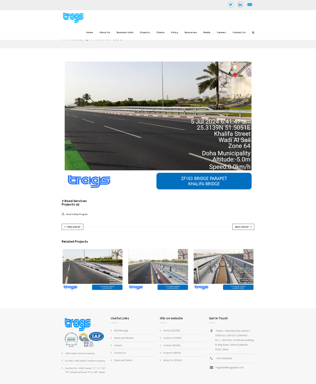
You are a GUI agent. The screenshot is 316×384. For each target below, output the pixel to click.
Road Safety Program (77, 214)
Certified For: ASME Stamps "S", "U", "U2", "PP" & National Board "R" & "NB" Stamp (85, 370)
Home (89, 32)
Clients (160, 32)
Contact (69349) (171, 345)
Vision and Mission (124, 337)
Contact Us (239, 32)
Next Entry (242, 226)
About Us (105, 32)
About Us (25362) (172, 360)
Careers (221, 32)
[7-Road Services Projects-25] (198, 270)
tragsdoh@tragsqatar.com (230, 367)
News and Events (123, 360)
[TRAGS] (73, 17)
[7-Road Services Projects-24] (133, 270)
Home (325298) (171, 330)
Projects (145, 32)
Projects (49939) (172, 352)
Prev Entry (74, 226)
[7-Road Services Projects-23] (67, 270)
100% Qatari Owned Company (80, 353)
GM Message (121, 330)
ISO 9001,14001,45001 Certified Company (85, 360)
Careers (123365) (172, 337)
